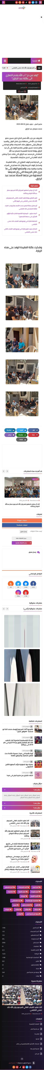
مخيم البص (12, 1063)
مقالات (17, 909)
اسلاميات (10, 891)
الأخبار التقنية (35, 896)
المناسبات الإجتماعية (32, 900)
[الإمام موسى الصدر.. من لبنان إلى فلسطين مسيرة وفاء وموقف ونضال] (35, 869)
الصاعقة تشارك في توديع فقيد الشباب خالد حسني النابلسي (22, 223)
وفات (19, 914)
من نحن (37, 1053)
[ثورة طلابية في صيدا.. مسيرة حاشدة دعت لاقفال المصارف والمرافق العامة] (38, 753)
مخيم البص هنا (34, 1048)
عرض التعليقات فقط (21, 538)
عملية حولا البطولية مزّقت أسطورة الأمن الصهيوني (19, 765)
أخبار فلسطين (9, 887)
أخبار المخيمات (22, 887)
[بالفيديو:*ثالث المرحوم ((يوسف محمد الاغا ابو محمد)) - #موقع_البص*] (38, 729)
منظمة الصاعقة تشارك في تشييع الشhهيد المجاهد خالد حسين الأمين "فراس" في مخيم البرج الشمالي (16, 846)
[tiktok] (26, 2)
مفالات (27, 909)
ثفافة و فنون (26, 905)
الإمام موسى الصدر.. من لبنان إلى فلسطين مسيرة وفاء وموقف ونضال (17, 868)
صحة (37, 968)
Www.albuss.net (36, 1014)
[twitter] (33, 2)
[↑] (22, 1058)
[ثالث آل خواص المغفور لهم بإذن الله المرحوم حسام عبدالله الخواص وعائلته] (35, 833)
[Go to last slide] (7, 471)
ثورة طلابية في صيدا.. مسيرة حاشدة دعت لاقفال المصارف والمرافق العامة (19, 754)
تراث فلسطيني (16, 900)
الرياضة (23, 896)
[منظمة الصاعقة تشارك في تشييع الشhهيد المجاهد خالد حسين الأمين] (35, 846)
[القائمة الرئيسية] (5, 60)
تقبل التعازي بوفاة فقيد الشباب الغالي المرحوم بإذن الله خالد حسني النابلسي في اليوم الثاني (21, 199)
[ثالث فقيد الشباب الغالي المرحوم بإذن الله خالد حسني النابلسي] (35, 823)
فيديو (15, 905)
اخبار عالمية (22, 891)
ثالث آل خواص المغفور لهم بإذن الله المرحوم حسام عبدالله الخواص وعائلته (22, 192)
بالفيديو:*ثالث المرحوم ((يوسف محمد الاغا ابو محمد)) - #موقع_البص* (18, 730)
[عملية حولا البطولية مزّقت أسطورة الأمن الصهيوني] (38, 764)
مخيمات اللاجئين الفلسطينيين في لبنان (27, 1043)
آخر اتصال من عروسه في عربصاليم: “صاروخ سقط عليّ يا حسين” (17, 857)
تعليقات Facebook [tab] (22, 525)
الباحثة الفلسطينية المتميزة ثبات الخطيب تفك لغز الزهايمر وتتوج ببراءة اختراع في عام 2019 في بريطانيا (18, 742)
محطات (36, 909)
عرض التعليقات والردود (21, 543)
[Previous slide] (7, 608)
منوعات (7, 909)
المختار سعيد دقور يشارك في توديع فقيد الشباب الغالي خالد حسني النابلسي (20, 230)
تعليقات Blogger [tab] (22, 520)
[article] (22, 451)
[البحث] (3, 2)
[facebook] (36, 2)
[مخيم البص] (22, 8)
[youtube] (29, 2)
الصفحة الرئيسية (33, 87)
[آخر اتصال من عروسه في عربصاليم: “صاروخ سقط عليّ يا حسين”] (35, 859)
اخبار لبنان (36, 942)
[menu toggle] (40, 2)
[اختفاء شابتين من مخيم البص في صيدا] (38, 775)
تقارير (37, 905)
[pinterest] (23, 2)
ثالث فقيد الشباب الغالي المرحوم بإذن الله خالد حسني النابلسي (18, 822)
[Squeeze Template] (33, 1063)
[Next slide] (3, 471)
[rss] (19, 2)
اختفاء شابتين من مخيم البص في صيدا (20, 775)
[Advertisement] (22, 33)
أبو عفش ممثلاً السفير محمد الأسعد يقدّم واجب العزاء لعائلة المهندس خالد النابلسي (21, 207)
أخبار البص (22, 87)
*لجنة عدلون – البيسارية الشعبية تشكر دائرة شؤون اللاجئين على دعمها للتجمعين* (22, 215)
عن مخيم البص (35, 1029)
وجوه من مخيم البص (33, 914)
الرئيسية (34, 60)
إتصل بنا (37, 1034)
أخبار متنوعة (35, 891)
